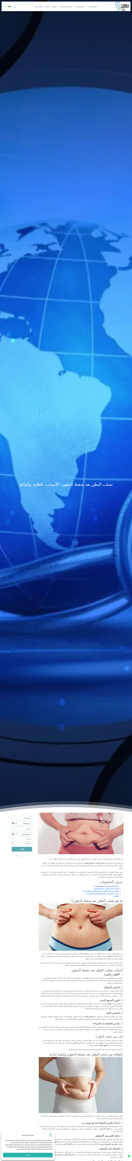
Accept (27, 1155)
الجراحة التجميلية (66, 6)
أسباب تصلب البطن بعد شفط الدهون (106, 888)
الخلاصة (115, 896)
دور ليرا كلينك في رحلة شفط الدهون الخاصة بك (102, 893)
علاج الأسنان (92, 6)
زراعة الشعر (80, 6)
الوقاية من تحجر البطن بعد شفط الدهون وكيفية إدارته (100, 891)
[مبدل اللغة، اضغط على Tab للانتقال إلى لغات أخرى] (8, 6)
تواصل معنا (39, 6)
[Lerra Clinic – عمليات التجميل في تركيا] (119, 6)
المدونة (54, 6)
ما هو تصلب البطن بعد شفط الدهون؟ (106, 886)
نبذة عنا (47, 6)
